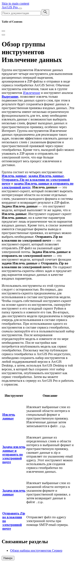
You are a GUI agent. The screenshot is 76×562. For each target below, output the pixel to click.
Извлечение (31, 93)
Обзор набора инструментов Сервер (36, 550)
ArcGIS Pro (10, 7)
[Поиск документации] (45, 12)
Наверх (8, 558)
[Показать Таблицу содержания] (3, 34)
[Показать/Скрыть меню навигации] (20, 8)
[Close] (3, 31)
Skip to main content (15, 3)
